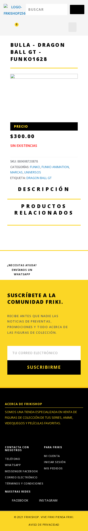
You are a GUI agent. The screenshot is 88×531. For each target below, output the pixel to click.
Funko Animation (55, 167)
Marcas (16, 172)
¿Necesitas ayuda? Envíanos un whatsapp (22, 270)
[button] (72, 27)
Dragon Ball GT (39, 178)
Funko (35, 167)
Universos (32, 172)
